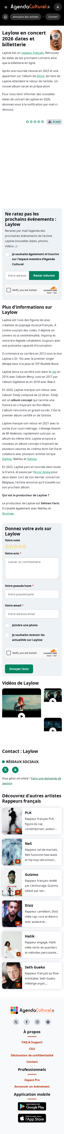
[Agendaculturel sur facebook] (26, 1022)
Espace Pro (32, 1080)
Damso (7, 459)
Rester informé (44, 275)
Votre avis (12, 553)
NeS (28, 843)
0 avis (57, 121)
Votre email (13, 605)
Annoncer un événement (32, 1086)
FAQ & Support (32, 1042)
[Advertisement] (32, 172)
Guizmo (31, 874)
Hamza (31, 459)
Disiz (29, 905)
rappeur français (32, 53)
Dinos (40, 76)
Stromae (8, 513)
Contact (32, 1062)
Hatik (29, 936)
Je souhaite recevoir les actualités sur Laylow (28, 637)
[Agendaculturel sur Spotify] (48, 1022)
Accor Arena (42, 472)
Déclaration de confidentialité (32, 1055)
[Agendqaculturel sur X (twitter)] (16, 1022)
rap (54, 372)
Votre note (12, 540)
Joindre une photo (25, 625)
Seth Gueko (35, 967)
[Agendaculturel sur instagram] (37, 1022)
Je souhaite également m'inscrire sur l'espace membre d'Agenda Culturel (35, 259)
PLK (28, 812)
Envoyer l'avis (19, 669)
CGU (32, 1049)
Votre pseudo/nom (18, 586)
